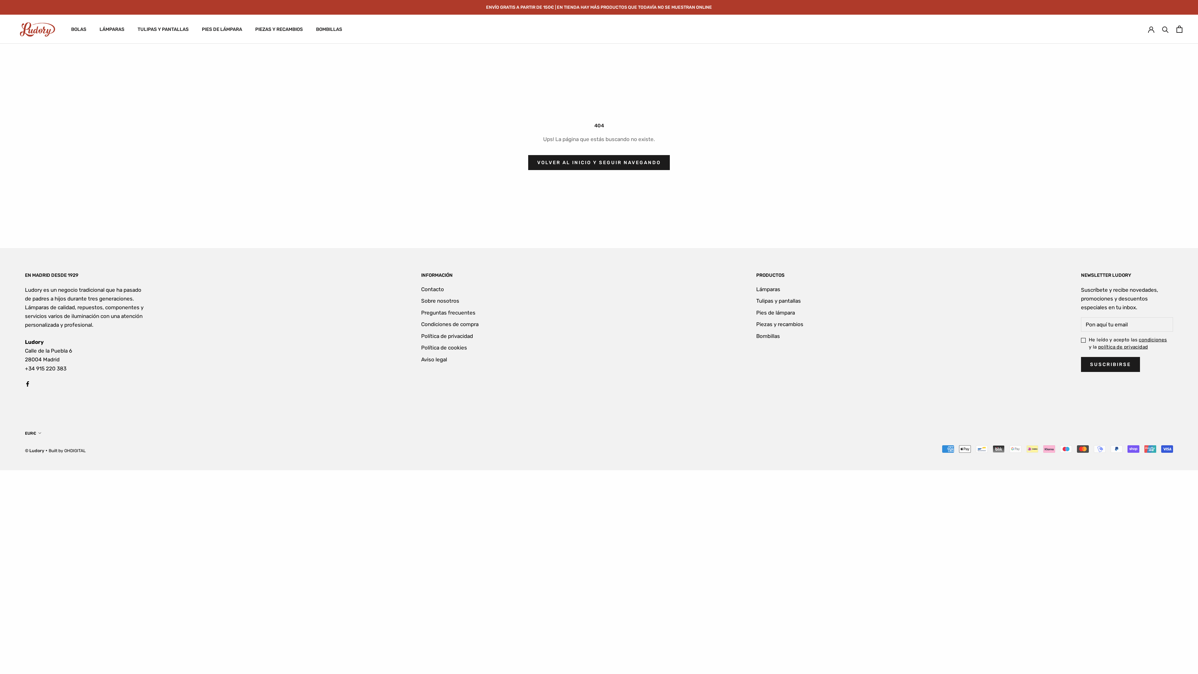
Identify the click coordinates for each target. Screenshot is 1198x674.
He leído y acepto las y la (1128, 343)
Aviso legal (434, 359)
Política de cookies (444, 347)
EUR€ (30, 433)
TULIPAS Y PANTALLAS (163, 29)
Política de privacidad (447, 336)
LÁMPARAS (112, 29)
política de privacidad (1123, 347)
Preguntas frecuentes (448, 313)
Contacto (432, 289)
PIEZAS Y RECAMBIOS (279, 29)
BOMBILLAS (329, 29)
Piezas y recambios (779, 324)
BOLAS (78, 29)
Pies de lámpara (775, 313)
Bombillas (768, 336)
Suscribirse (1110, 364)
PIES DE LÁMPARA (222, 29)
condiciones (1153, 340)
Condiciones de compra (450, 324)
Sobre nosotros (440, 301)
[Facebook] (27, 383)
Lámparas (768, 289)
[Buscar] (1165, 29)
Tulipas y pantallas (778, 301)
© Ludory (34, 450)
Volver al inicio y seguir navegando (599, 162)
